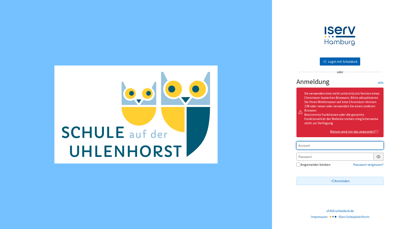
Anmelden (342, 181)
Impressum (319, 217)
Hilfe (381, 83)
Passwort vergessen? (368, 164)
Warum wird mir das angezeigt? (352, 131)
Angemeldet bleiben (315, 164)
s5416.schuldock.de (340, 211)
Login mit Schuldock (342, 61)
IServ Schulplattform (354, 217)
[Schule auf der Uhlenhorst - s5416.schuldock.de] (136, 114)
